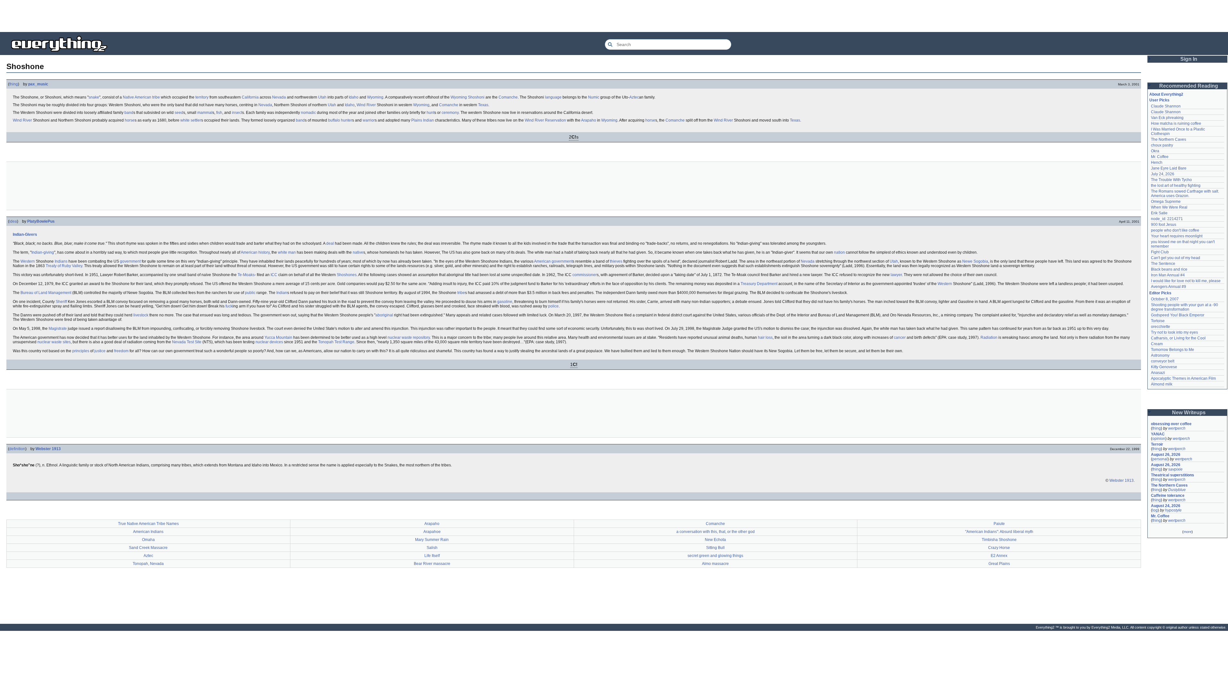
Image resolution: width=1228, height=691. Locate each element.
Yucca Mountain (278, 337)
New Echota (715, 539)
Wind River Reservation (545, 120)
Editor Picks (1160, 293)
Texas (483, 105)
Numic (593, 97)
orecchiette (1160, 326)
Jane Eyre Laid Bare (1168, 168)
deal (330, 243)
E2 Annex (999, 555)
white (185, 120)
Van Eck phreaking (1167, 117)
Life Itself (432, 555)
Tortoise (1158, 321)
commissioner (584, 275)
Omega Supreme (1166, 201)
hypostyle (1173, 510)
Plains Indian (422, 120)
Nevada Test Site (186, 342)
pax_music (38, 84)
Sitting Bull (715, 547)
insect (237, 112)
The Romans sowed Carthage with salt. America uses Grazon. (1185, 193)
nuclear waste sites (54, 342)
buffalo (334, 120)
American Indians (148, 531)
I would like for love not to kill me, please (1186, 281)
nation (839, 252)
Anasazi (1158, 372)
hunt (430, 112)
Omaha (148, 539)
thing (13, 84)
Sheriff (61, 301)
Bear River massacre (432, 563)
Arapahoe (432, 531)
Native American (137, 97)
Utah (322, 97)
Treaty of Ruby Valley (64, 266)
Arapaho (588, 120)
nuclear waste (400, 337)
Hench (1156, 162)
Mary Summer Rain (432, 539)
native (358, 252)
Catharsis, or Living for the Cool (1178, 338)
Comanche (508, 97)
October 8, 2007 (1165, 299)
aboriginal (384, 315)
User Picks (1159, 100)
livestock (140, 315)
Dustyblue (1177, 490)
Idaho (353, 97)
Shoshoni (476, 97)
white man (287, 252)
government (130, 261)
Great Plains (999, 563)
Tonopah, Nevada (148, 563)
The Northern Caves (1168, 139)
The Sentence (1163, 263)
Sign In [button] (1188, 59)
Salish (432, 547)
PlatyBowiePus (41, 221)
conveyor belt (1162, 361)
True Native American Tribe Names (148, 523)
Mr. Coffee (1160, 157)
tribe (156, 97)
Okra (1155, 151)
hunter (346, 120)
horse (130, 120)
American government (553, 261)
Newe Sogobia (975, 261)
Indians (61, 261)
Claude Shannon (1166, 106)
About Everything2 (1166, 94)
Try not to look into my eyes (1174, 332)
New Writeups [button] (1189, 412)
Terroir (1157, 444)
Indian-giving (42, 252)
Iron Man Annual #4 (1168, 275)
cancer (900, 337)
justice (100, 351)
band (128, 112)
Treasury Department (759, 284)
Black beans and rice (1169, 269)
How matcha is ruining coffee (1176, 123)
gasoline (504, 301)
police (553, 306)
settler (196, 120)
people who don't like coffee (1175, 230)
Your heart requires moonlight (1176, 236)
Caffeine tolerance (1168, 495)
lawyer (896, 275)
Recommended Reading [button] (1188, 86)
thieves (616, 261)
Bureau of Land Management (45, 292)
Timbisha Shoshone (999, 539)
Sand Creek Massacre (148, 547)
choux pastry (1162, 145)
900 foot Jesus (1163, 224)
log (1155, 510)
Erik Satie (1159, 213)
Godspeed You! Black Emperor (1177, 315)
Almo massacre (715, 563)
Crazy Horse (999, 547)
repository (421, 337)
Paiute (999, 523)
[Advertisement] (614, 16)
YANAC (1158, 434)
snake (94, 97)
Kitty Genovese (1164, 367)
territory (202, 97)
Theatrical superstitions (1172, 475)
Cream (1157, 344)
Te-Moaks (246, 275)
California (250, 97)
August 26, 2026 (1165, 454)
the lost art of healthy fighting (1175, 185)
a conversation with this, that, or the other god (715, 531)
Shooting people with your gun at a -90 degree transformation (1185, 307)
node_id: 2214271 (1167, 219)
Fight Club (1160, 252)
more (1188, 532)
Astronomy (1160, 355)
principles (80, 351)
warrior (369, 120)
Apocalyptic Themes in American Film (1183, 378)
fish (219, 112)
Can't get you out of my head (1175, 258)
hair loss (765, 337)
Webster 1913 (48, 449)
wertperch (1176, 428)
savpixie (1175, 469)
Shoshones (347, 275)
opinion (1158, 438)
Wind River (366, 105)
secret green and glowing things (715, 555)
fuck (228, 306)
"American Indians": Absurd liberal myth (999, 531)
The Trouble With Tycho (1171, 180)
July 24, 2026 (1162, 174)
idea (13, 221)
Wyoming (375, 97)
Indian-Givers (25, 234)
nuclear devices (269, 342)
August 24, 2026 (1165, 506)
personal (1160, 459)
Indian (281, 292)
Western (27, 261)
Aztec (634, 97)
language (553, 97)
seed (179, 112)
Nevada (279, 97)
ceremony (450, 112)
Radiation (988, 337)
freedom (121, 351)
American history (255, 252)
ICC (274, 275)
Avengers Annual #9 (1168, 286)
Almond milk (1161, 384)
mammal (204, 112)
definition (17, 449)
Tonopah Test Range (336, 342)
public (250, 292)
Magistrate (58, 328)
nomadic (308, 112)
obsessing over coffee (1171, 424)
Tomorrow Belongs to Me (1172, 349)
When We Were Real (1169, 207)
